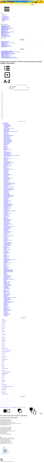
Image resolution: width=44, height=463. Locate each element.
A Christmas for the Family (7, 125)
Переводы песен (6, 407)
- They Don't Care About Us (7, 31)
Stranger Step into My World (8, 309)
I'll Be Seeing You (6, 200)
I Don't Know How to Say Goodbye (9, 195)
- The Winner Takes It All (5, 36)
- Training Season (5, 33)
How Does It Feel (6, 190)
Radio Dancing (6, 278)
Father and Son (6, 172)
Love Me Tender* (6, 239)
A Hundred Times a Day (7, 126)
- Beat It (4, 29)
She (4, 289)
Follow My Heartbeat (7, 173)
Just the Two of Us (6, 222)
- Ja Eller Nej (6, 52)
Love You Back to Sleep (7, 244)
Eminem (3, 319)
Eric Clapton (4, 331)
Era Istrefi (3, 381)
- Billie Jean (5, 26)
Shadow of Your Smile (7, 288)
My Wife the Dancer (6, 256)
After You (5, 133)
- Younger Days (5, 56)
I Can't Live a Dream (6, 193)
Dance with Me (6, 157)
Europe (3, 342)
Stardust (5, 306)
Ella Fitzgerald (4, 334)
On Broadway (6, 261)
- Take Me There (4, 30)
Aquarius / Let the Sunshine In (8, 140)
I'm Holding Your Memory (7, 206)
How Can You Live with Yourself (8, 188)
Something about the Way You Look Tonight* (10, 297)
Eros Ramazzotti (4, 356)
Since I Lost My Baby (7, 292)
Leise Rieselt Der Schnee (7, 227)
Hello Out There (6, 186)
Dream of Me (5, 164)
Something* (5, 296)
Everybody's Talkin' (6, 168)
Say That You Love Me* (7, 285)
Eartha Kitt (3, 360)
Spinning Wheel (6, 304)
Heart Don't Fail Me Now (7, 184)
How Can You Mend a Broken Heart (9, 189)
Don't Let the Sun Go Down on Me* (9, 162)
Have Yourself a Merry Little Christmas (9, 183)
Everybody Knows (6, 167)
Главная (1, 407)
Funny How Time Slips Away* (8, 178)
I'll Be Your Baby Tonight (7, 201)
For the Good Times (6, 175)
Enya (2, 336)
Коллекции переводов (5, 18)
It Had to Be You (6, 217)
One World (5, 263)
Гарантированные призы (5, 17)
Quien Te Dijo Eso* (6, 277)
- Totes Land (4, 46)
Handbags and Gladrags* (7, 180)
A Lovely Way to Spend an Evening (9, 128)
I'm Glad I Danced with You (7, 205)
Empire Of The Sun (4, 348)
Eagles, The (3, 343)
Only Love (5, 264)
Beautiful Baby (6, 144)
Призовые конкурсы (5, 16)
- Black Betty (4, 42)
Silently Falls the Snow (7, 291)
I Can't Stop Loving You (7, 194)
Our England (5, 266)
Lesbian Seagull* (6, 229)
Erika (3, 383)
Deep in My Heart (6, 159)
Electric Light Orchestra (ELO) (6, 371)
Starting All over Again (7, 307)
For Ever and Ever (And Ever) (8, 174)
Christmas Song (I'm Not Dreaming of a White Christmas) (12, 155)
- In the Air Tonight (5, 41)
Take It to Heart (6, 312)
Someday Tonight (6, 295)
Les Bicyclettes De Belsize (7, 228)
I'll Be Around (6, 199)
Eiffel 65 (3, 375)
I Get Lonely (5, 198)
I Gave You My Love (7, 197)
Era (2, 362)
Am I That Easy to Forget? (7, 137)
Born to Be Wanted (6, 148)
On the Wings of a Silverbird (8, 262)
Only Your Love (6, 265)
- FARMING (4, 54)
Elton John (3, 328)
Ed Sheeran (3, 323)
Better (4, 145)
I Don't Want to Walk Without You (8, 196)
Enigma (3, 345)
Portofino (5, 272)
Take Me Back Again (7, 313)
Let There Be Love (6, 232)
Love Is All (5, 236)
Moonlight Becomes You (7, 249)
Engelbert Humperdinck (14, 407)
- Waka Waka (7, 28)
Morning (5, 250)
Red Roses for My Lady (7, 281)
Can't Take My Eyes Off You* (8, 153)
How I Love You (6, 191)
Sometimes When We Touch (8, 299)
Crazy (4, 156)
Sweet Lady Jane (6, 311)
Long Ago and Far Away (7, 233)
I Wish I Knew (6, 211)
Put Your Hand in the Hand (7, 275)
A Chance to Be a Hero (7, 124)
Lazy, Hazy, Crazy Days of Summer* (9, 226)
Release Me (5, 283)
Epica (3, 325)
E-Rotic (3, 354)
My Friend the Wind (6, 253)
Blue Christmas (6, 146)
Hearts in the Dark (6, 185)
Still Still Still (5, 308)
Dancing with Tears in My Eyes (8, 158)
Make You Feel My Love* (7, 245)
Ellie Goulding (4, 340)
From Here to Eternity (7, 177)
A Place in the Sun (6, 130)
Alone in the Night (6, 136)
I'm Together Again (6, 208)
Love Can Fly (6, 234)
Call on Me (5, 151)
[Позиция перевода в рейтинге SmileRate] (41, 413)
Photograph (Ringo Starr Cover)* (8, 270)
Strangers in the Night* (7, 310)
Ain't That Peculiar (6, 134)
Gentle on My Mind (6, 179)
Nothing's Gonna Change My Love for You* (10, 259)
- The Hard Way (6, 27)
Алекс (15, 417)
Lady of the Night (6, 225)
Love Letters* (6, 237)
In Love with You (6, 215)
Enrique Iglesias (4, 320)
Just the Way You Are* (7, 223)
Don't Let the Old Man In (7, 161)
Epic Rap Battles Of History (6, 351)
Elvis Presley (4, 322)
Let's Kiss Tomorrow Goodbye (8, 231)
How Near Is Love (6, 192)
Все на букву (23, 396)
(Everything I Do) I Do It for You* (8, 169)
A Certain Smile (6, 123)
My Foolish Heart (6, 252)
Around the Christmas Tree (7, 142)
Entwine (3, 365)
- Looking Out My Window (10, 51)
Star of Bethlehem (6, 305)
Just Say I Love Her (6, 221)
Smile (4, 293)
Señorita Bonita (6, 286)
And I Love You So (6, 138)
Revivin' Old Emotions (7, 284)
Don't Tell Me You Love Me (7, 163)
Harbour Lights (6, 181)
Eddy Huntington (4, 384)
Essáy (3, 378)
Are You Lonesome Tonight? (8, 141)
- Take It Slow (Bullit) (8, 53)
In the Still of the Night (7, 216)
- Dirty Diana (5, 32)
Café (4, 150)
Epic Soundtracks (4, 387)
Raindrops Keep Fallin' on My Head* (9, 279)
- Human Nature (6, 35)
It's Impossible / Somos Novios (8, 219)
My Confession (6, 251)
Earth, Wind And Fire (5, 368)
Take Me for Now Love (7, 314)
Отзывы (3, 20)
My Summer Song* (6, 255)
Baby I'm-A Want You (7, 143)
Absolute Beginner (6, 132)
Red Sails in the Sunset (7, 282)
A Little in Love (6, 127)
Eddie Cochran (4, 389)
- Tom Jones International (6, 55)
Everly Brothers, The (5, 359)
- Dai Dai (5, 25)
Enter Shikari (4, 337)
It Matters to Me (6, 218)
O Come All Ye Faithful (7, 260)
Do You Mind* (6, 160)
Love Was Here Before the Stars (8, 243)
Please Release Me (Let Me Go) (8, 271)
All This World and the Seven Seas (8, 135)
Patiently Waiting (6, 268)
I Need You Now (6, 209)
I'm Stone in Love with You (7, 207)
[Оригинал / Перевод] (32, 413)
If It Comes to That (6, 214)
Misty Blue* (5, 248)
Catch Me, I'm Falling (7, 154)
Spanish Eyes (5, 303)
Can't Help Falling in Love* (7, 152)
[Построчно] (19, 413)
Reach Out (5, 280)
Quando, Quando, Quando (7, 276)
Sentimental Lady (6, 287)
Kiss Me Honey (6, 224)
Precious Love (6, 273)
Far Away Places (6, 171)
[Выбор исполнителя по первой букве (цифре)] (7, 84)
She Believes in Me (6, 290)
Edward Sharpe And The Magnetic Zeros (7, 386)
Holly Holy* (5, 187)
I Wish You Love (6, 212)
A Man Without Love (7, 129)
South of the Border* (6, 302)
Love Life (5, 238)
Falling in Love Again (7, 170)
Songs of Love (6, 300)
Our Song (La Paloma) (7, 267)
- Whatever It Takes (5, 45)
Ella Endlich (3, 392)
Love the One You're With (7, 242)
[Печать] (40, 413)
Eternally (5, 166)
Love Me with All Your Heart (8, 240)
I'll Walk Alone (6, 202)
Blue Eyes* (5, 147)
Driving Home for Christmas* (8, 165)
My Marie (5, 254)
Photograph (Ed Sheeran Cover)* (8, 269)
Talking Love (5, 315)
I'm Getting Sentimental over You (8, 204)
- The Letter (4, 44)
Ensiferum (3, 339)
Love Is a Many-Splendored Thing (8, 235)
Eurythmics (3, 357)
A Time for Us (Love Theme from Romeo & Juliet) (11, 131)
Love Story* (5, 241)
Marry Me (5, 246)
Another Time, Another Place (8, 139)
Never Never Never (6, 258)
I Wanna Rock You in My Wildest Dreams (9, 210)
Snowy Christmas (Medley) (7, 294)
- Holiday (4, 43)
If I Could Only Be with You (8, 213)
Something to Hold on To (7, 298)
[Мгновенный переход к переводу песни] (7, 77)
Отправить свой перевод (5, 19)
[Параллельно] (6, 413)
